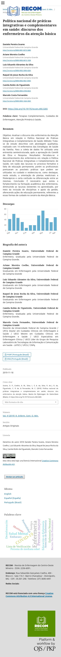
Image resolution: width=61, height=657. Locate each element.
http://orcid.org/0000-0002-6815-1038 (17, 60)
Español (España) (12, 498)
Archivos (14, 9)
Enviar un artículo (14, 476)
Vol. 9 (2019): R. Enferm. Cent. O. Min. (37, 9)
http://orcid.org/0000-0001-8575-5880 (17, 50)
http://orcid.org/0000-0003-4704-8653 (17, 91)
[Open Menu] (3, 3)
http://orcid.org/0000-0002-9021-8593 (17, 81)
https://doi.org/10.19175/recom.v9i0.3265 (28, 108)
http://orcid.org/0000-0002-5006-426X (17, 71)
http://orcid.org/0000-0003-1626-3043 (17, 101)
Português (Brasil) (12, 502)
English (7, 493)
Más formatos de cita (14, 402)
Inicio (5, 9)
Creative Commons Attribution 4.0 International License (29, 594)
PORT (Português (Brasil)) (18, 354)
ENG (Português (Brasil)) (17, 359)
